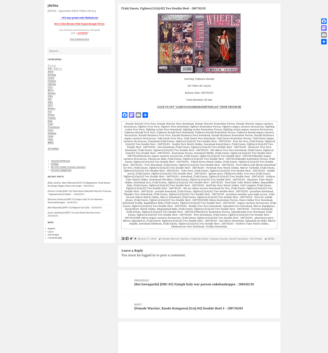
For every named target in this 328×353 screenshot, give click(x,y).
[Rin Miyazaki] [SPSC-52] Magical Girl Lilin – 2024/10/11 (75, 207)
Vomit (50, 130)
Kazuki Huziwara (238, 238)
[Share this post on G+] (123, 238)
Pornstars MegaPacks (61, 170)
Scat (50, 111)
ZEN (50, 99)
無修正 (51, 142)
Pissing (51, 114)
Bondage (52, 74)
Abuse (50, 71)
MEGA (51, 90)
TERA (50, 96)
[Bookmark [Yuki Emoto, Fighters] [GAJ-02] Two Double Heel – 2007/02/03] (135, 238)
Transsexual (54, 127)
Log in (51, 231)
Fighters (185, 238)
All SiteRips (53, 148)
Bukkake (52, 133)
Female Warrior (170, 238)
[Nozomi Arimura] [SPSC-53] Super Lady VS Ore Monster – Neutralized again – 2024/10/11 (76, 201)
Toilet (50, 124)
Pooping (52, 117)
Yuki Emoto (255, 238)
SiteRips (55, 163)
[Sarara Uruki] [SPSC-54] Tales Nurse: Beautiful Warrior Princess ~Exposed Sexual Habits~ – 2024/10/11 (79, 193)
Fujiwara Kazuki (219, 238)
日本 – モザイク (55, 68)
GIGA (50, 87)
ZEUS (50, 105)
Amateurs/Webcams (60, 160)
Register (51, 228)
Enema (51, 77)
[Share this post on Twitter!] (131, 238)
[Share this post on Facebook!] (127, 238)
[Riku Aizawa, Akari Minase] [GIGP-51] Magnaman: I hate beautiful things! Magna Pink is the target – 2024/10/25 (79, 184)
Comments (55, 237)
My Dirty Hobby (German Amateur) (68, 167)
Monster (52, 93)
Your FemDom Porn (79, 39)
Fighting (52, 84)
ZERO (50, 102)
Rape (50, 120)
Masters (51, 108)
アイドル (52, 65)
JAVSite (53, 5)
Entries (53, 234)
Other (50, 139)
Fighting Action (199, 238)
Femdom (52, 80)
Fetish (50, 136)
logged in (148, 255)
